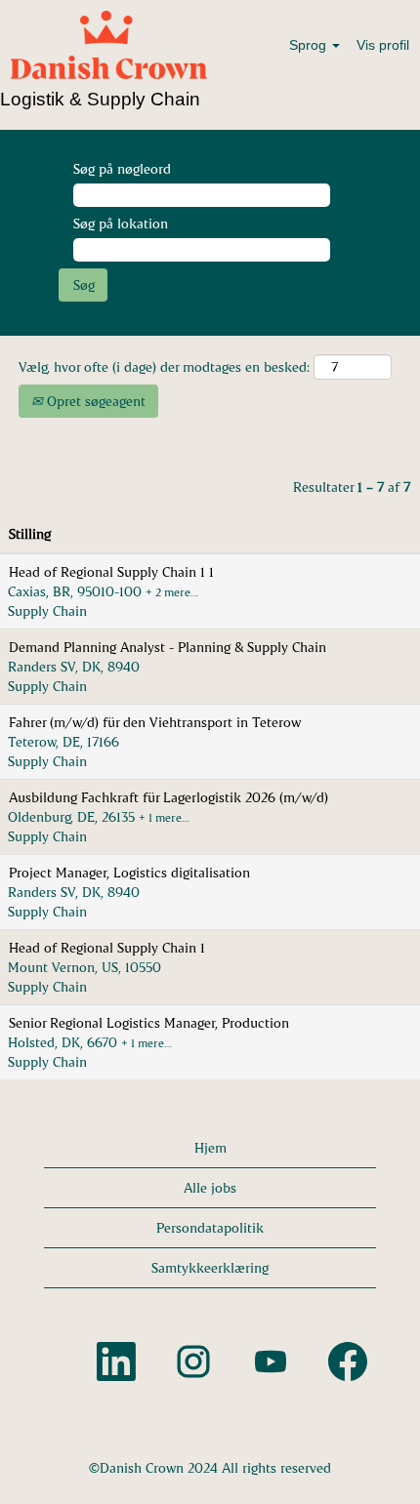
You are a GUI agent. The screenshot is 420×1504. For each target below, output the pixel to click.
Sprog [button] (309, 45)
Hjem (210, 1147)
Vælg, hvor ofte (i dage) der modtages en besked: (164, 366)
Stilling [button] (30, 533)
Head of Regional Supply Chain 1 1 (111, 571)
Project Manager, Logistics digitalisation (129, 872)
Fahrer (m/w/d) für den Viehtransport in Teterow (155, 721)
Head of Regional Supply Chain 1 (107, 947)
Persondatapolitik (210, 1227)
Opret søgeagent (94, 400)
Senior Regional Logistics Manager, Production (149, 1022)
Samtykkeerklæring (210, 1267)
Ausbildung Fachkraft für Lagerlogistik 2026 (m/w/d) (168, 797)
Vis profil (383, 45)
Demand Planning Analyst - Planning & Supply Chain (167, 646)
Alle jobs (210, 1187)
